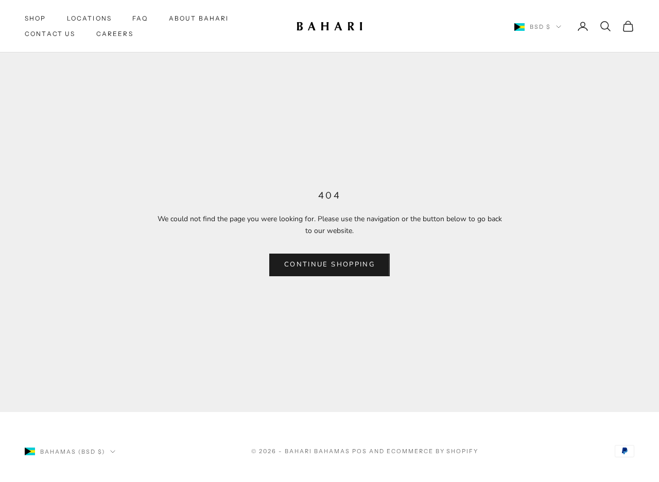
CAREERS (114, 34)
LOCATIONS (89, 18)
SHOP (35, 18)
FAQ (140, 18)
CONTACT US (50, 34)
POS (359, 451)
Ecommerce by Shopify (433, 451)
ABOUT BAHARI (199, 18)
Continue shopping (329, 264)
